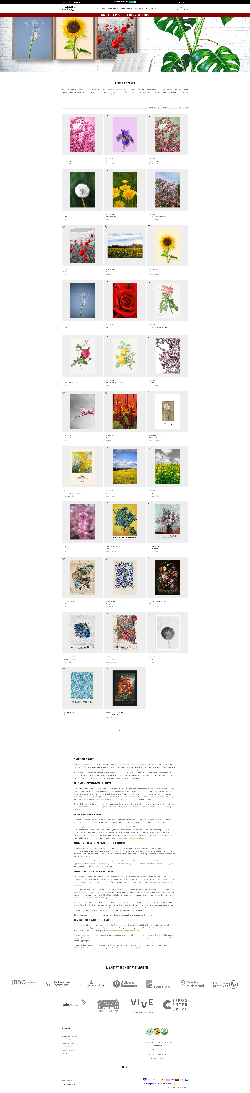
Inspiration (151, 9)
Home (119, 78)
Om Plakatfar (66, 1040)
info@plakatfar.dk (81, 948)
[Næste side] (130, 731)
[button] (67, 2)
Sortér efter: (151, 107)
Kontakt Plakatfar (68, 1050)
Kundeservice (66, 1033)
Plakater (100, 9)
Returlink (65, 1053)
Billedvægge (126, 9)
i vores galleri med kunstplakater (131, 838)
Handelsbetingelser (68, 1043)
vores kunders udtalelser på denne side (122, 931)
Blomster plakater (127, 78)
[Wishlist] (181, 8)
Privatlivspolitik (67, 1047)
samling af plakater (114, 89)
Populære (139, 9)
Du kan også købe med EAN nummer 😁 (159, 1084)
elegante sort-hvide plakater (128, 908)
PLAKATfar (176, 1087)
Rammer (112, 9)
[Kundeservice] (184, 9)
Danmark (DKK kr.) (70, 1084)
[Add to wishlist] (63, 115)
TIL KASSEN (183, 2)
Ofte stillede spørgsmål (70, 1036)
